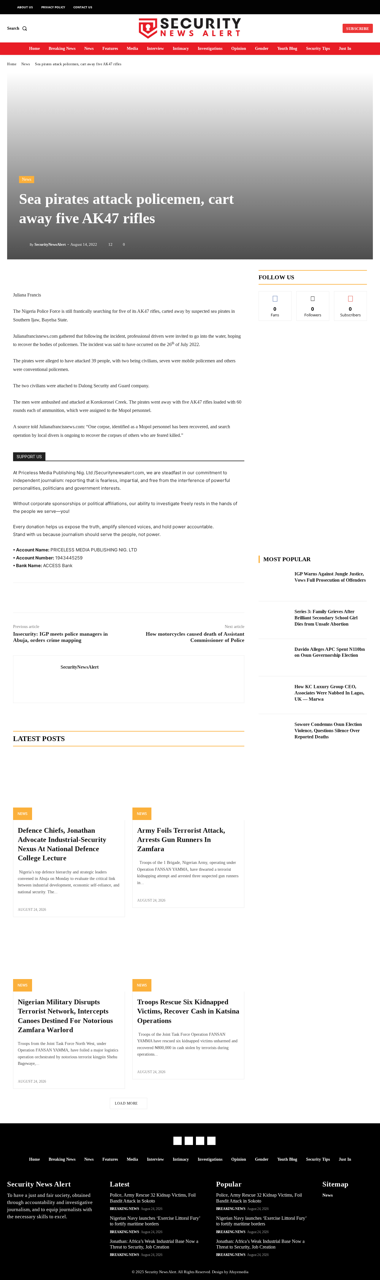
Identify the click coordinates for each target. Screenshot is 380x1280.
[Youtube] (211, 1141)
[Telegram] (121, 598)
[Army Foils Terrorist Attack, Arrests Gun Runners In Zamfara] (188, 786)
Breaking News (124, 1209)
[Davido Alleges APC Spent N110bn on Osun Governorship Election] (275, 657)
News (25, 64)
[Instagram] (189, 1141)
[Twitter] (94, 598)
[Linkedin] (108, 598)
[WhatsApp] (135, 598)
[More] (176, 598)
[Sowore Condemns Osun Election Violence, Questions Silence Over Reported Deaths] (275, 732)
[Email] (149, 598)
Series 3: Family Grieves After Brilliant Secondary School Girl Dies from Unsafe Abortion (325, 617)
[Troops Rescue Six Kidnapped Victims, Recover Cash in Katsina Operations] (188, 958)
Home (11, 64)
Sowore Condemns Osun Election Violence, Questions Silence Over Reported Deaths (328, 730)
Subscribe (350, 296)
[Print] (162, 598)
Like (275, 296)
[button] (18, 28)
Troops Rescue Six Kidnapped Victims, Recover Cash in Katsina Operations (188, 1011)
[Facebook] (80, 598)
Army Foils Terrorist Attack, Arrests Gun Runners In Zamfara (181, 840)
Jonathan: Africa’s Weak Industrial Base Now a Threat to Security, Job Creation (154, 1244)
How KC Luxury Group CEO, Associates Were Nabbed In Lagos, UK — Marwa (329, 693)
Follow (313, 296)
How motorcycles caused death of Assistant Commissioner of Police (195, 637)
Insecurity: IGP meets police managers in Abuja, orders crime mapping (60, 637)
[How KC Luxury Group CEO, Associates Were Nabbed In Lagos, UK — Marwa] (275, 695)
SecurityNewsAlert (50, 244)
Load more (126, 1103)
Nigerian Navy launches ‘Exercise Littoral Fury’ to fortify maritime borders (155, 1221)
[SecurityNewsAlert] (24, 244)
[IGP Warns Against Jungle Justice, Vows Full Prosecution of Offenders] (275, 582)
